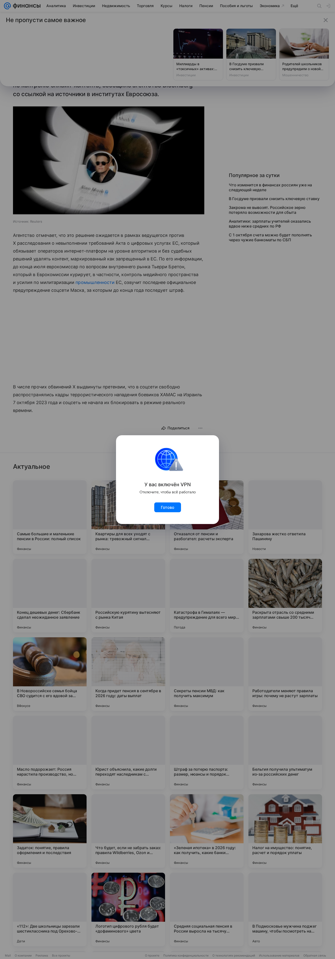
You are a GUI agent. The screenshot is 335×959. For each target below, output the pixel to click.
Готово (167, 507)
